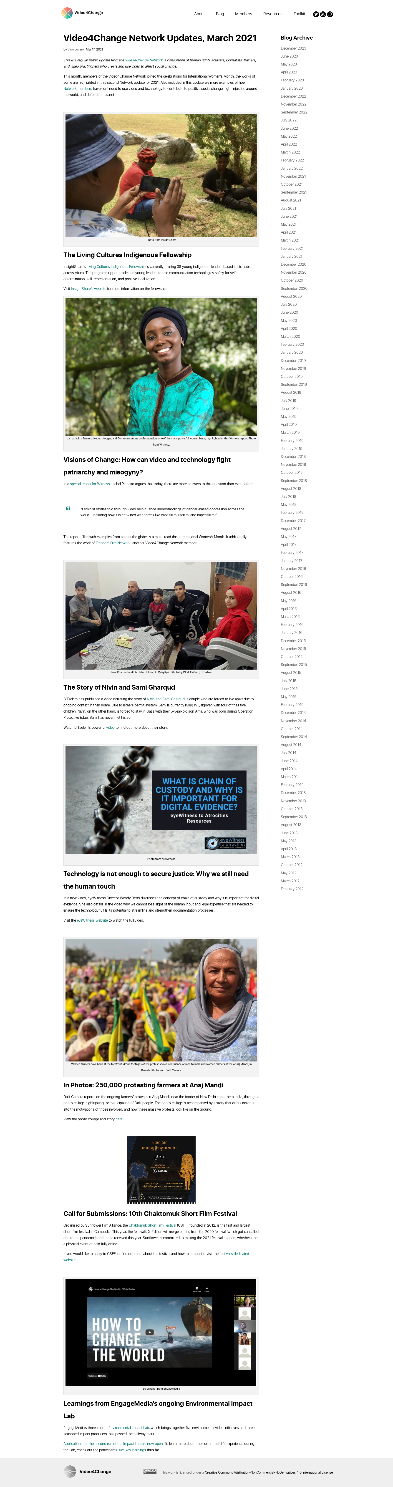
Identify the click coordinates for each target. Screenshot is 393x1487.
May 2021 (288, 224)
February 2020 (292, 344)
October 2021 (291, 184)
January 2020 (292, 352)
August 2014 (291, 745)
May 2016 (289, 601)
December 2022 (293, 96)
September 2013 (294, 817)
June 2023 (289, 56)
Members (243, 14)
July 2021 (288, 208)
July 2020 (289, 304)
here (119, 1119)
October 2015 (291, 657)
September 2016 (294, 584)
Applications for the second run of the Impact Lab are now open (113, 1444)
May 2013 (288, 841)
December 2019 (293, 360)
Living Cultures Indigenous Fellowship (116, 267)
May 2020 (289, 320)
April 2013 (289, 849)
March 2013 (290, 857)
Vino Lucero (76, 49)
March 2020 (290, 336)
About (199, 14)
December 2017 (293, 521)
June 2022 (289, 128)
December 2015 (293, 641)
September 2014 (294, 737)
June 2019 (289, 408)
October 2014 (292, 729)
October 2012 (291, 865)
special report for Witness (90, 484)
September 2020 (294, 288)
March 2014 (290, 777)
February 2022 (292, 160)
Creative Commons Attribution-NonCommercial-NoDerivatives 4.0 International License (269, 1472)
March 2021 (290, 240)
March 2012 (290, 881)
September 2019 (294, 384)
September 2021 (294, 192)
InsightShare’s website (89, 289)
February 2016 (292, 625)
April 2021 (289, 232)
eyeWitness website (92, 920)
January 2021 (291, 256)
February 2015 (292, 705)
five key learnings (132, 1450)
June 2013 (289, 833)
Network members (77, 88)
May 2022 (289, 136)
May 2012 (288, 873)
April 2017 (289, 544)
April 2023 (289, 72)
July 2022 (289, 120)
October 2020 (292, 280)
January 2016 (291, 632)
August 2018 (291, 488)
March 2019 (290, 432)
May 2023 (289, 64)
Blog (220, 14)
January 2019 (291, 448)
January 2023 (292, 88)
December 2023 (293, 48)
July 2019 (288, 400)
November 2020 (294, 272)
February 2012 (292, 889)
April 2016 (289, 609)
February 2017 (292, 552)
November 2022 (293, 104)
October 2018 (292, 472)
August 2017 (291, 529)
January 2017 (291, 561)
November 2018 (293, 464)
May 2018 (289, 504)
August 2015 (291, 672)
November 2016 (293, 569)
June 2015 (289, 689)
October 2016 (292, 577)
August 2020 (291, 296)
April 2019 (289, 424)
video (110, 727)
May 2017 (288, 536)
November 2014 (293, 721)
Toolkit (299, 14)
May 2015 (288, 697)
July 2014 (288, 753)
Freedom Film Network (113, 543)
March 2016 (290, 617)
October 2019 (292, 376)
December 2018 (293, 456)
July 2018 (288, 496)
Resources (272, 14)
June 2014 (289, 761)
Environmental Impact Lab (128, 1428)
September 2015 (294, 665)
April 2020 (289, 328)
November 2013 (293, 801)
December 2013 (293, 793)
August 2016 (291, 592)
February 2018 (292, 512)
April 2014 (289, 769)
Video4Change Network (143, 60)
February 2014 (292, 785)
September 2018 (294, 481)
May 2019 (289, 416)
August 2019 (291, 392)
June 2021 (289, 216)
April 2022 (289, 144)
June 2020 (289, 312)
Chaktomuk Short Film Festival (152, 1225)
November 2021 (293, 176)
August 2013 (291, 825)
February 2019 (292, 441)
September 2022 (294, 112)
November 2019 (293, 368)
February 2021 (292, 248)
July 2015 (288, 681)
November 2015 (293, 649)
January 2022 (292, 168)
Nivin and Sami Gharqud (166, 699)
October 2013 (291, 809)
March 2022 (290, 152)
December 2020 (293, 264)
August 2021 (291, 200)
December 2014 (293, 713)
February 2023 (292, 80)
